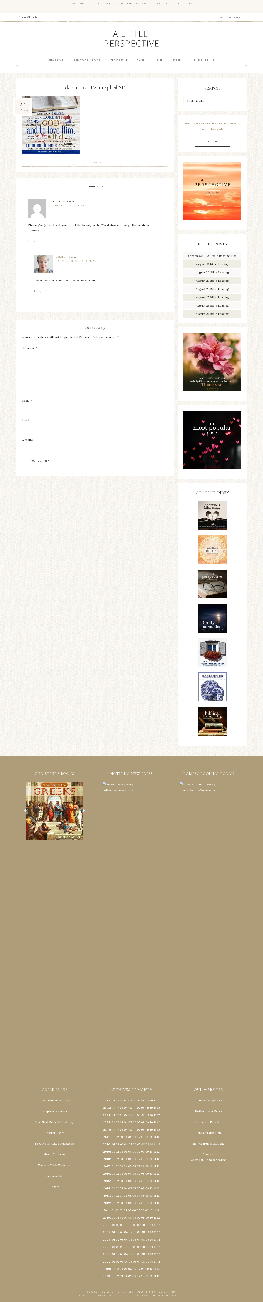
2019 (106, 1151)
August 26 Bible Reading (212, 305)
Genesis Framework (142, 1295)
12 (158, 1108)
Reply (32, 241)
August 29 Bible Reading (212, 280)
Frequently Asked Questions (54, 1143)
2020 (106, 1144)
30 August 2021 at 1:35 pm (68, 205)
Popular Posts (54, 1133)
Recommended (54, 1176)
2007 (106, 1239)
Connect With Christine (54, 1165)
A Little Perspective (131, 38)
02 (117, 1100)
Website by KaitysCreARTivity (156, 1292)
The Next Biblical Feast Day (54, 1122)
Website (27, 440)
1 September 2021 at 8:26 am (76, 261)
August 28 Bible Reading (212, 289)
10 (151, 1108)
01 (113, 1100)
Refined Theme (114, 1295)
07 (138, 1100)
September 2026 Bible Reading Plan (212, 256)
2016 (106, 1173)
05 (130, 1100)
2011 (107, 1210)
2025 (106, 1108)
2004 (106, 1261)
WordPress (165, 1295)
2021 (106, 1137)
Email (27, 420)
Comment (29, 348)
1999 (106, 1269)
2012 (106, 1203)
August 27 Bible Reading (212, 297)
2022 (106, 1129)
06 (134, 1100)
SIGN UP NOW (212, 141)
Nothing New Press (208, 1111)
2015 (106, 1181)
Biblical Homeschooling (208, 1143)
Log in (179, 1295)
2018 (106, 1159)
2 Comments (95, 162)
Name (27, 400)
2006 (106, 1247)
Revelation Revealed (208, 1122)
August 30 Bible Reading (212, 272)
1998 (106, 1276)
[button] (54, 811)
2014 (106, 1188)
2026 (106, 1100)
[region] (54, 811)
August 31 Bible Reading (212, 264)
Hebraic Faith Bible (208, 1133)
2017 (106, 1166)
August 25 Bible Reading (212, 314)
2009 (106, 1225)
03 (121, 1100)
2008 (106, 1232)
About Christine (55, 1154)
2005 (106, 1254)
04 (126, 1100)
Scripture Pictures (54, 1111)
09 (147, 1108)
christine (63, 257)
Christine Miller (123, 1292)
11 (155, 1108)
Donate (54, 1187)
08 (143, 1100)
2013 (106, 1195)
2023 (106, 1122)
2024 (106, 1115)
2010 (106, 1217)
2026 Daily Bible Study (54, 1100)
